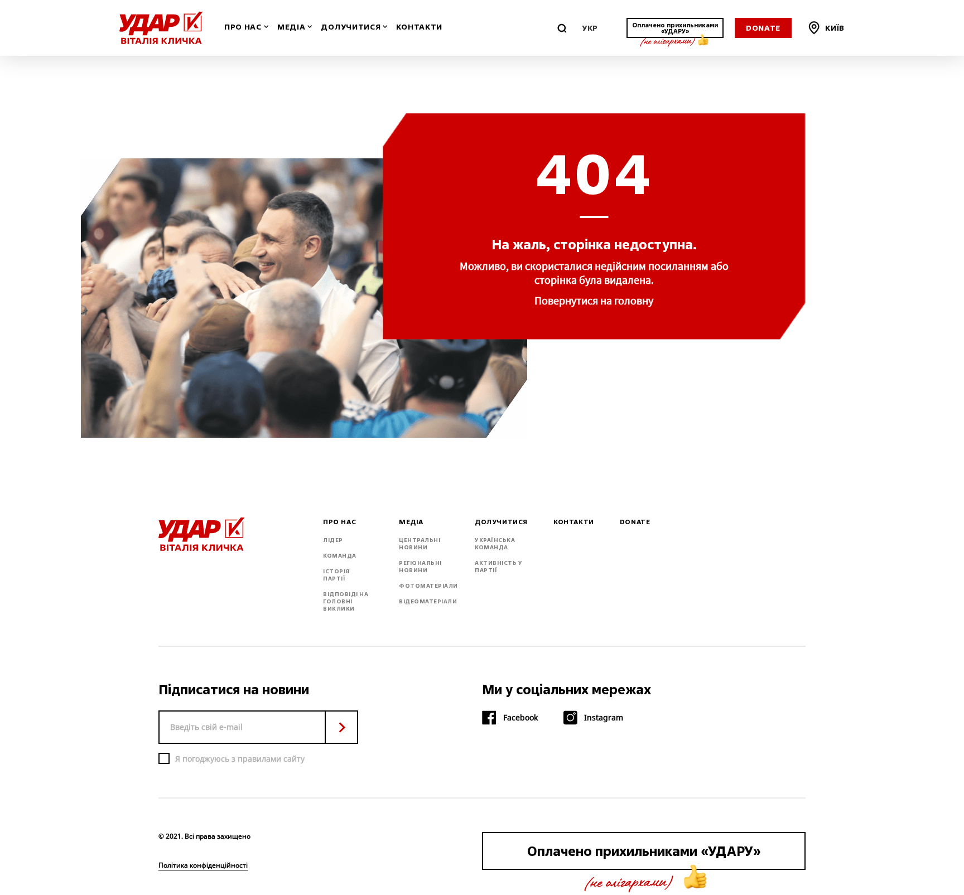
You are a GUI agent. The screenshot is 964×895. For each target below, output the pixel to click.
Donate (763, 27)
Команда (339, 555)
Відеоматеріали (428, 601)
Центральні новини (419, 543)
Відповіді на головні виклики (345, 601)
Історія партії (336, 575)
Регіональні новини (420, 566)
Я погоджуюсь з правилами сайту (240, 758)
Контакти (419, 27)
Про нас (243, 27)
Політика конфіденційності (203, 865)
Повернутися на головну (593, 300)
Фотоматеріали (428, 585)
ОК (341, 727)
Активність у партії (498, 566)
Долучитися (350, 27)
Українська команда (495, 543)
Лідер (333, 540)
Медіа (291, 27)
